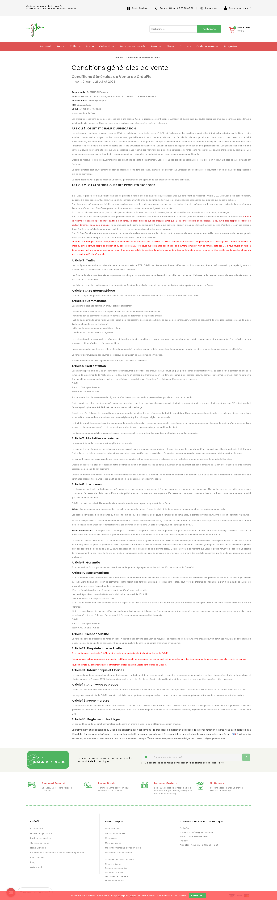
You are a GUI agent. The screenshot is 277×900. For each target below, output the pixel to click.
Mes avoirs (111, 838)
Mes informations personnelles (123, 847)
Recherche (209, 29)
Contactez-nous (39, 843)
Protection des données (116, 868)
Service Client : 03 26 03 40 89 (177, 8)
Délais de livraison (114, 872)
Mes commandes (115, 833)
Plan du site (37, 857)
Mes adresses (113, 843)
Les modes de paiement (116, 876)
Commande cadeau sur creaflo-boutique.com (57, 852)
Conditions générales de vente (119, 860)
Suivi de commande (114, 880)
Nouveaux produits (41, 833)
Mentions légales (113, 864)
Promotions (37, 828)
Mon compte (112, 828)
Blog (32, 862)
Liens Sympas (38, 847)
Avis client (36, 867)
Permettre (197, 895)
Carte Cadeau (140, 8)
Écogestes (211, 8)
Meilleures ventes (40, 838)
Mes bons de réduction (118, 852)
